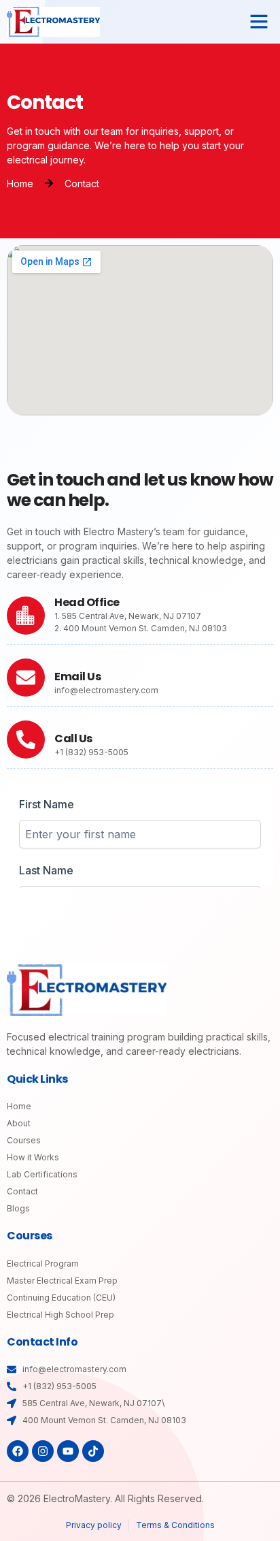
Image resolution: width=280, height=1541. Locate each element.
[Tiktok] (93, 1451)
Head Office (87, 602)
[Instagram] (43, 1451)
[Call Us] (26, 739)
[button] (259, 21)
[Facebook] (18, 1451)
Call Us (73, 738)
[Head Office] (26, 616)
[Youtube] (68, 1451)
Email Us (77, 676)
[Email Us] (26, 677)
